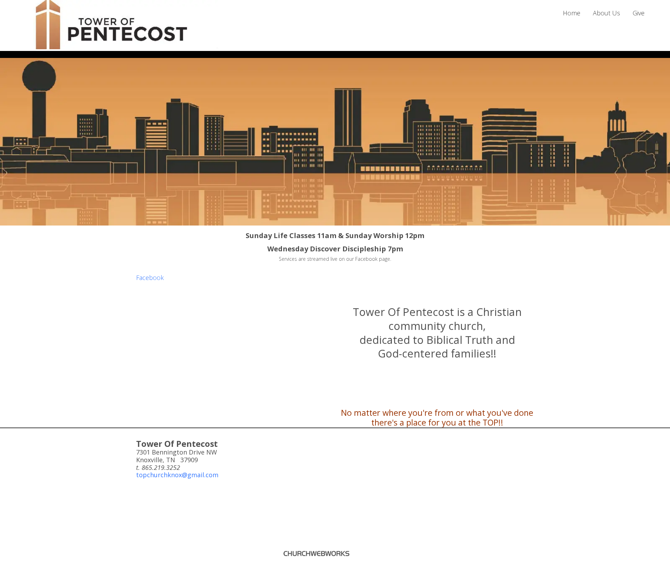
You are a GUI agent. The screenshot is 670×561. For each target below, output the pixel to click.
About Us (606, 13)
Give (639, 13)
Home (571, 13)
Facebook (150, 277)
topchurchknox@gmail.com (177, 475)
